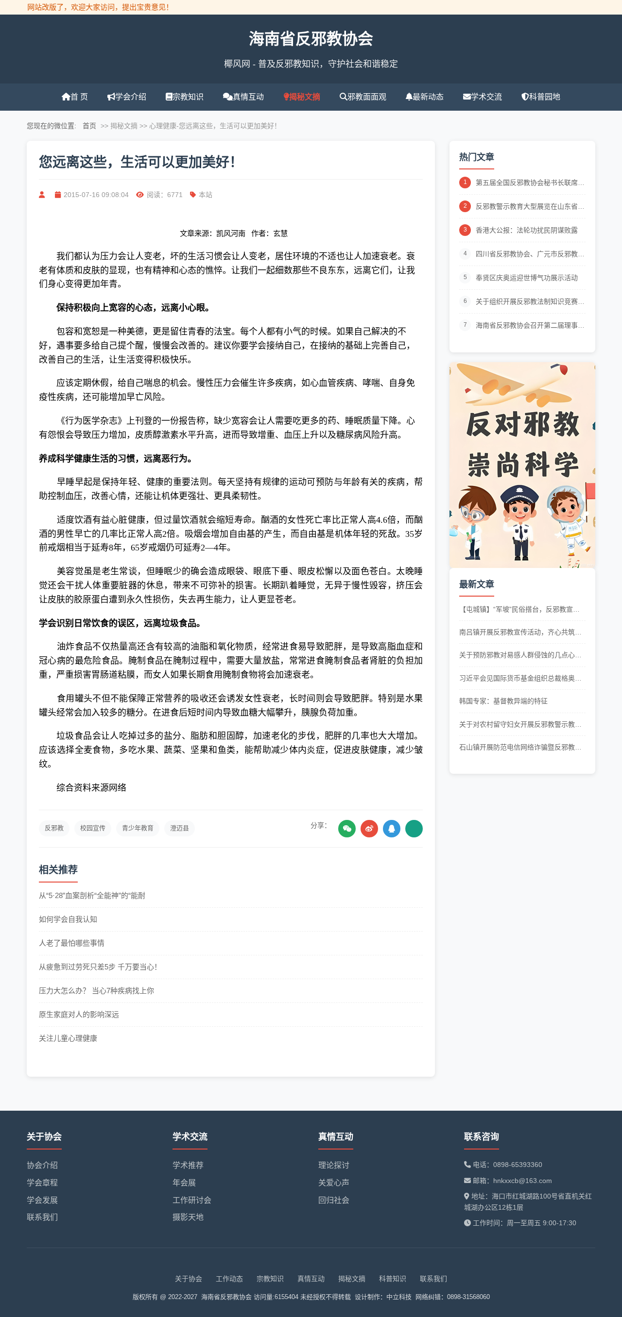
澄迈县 (179, 828)
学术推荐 (188, 1165)
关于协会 (188, 1279)
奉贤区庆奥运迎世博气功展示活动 (527, 278)
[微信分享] (347, 828)
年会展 (184, 1183)
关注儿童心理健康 (68, 1038)
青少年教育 (138, 828)
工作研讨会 (192, 1200)
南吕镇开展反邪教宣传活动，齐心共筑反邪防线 (520, 632)
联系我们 (42, 1217)
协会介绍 (42, 1165)
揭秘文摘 (304, 97)
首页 (89, 126)
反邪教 (54, 828)
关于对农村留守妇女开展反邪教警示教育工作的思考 (520, 725)
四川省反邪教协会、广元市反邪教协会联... (530, 254)
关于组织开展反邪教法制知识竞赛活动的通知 (530, 302)
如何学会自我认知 (68, 919)
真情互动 (248, 97)
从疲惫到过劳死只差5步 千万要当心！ (100, 967)
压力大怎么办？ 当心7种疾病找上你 (96, 990)
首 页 (79, 97)
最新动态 (428, 97)
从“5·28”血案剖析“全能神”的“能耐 (92, 895)
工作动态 (229, 1279)
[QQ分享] (391, 828)
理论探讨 (333, 1165)
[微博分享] (369, 828)
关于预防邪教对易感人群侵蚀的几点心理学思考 (520, 655)
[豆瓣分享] (414, 828)
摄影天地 (188, 1217)
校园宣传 (92, 828)
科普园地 (544, 97)
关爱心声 (333, 1183)
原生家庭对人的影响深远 (79, 1014)
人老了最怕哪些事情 (71, 943)
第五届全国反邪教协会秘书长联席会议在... (530, 183)
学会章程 (42, 1183)
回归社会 (333, 1200)
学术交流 (486, 97)
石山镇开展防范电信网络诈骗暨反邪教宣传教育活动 (520, 747)
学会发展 (42, 1200)
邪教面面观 (366, 97)
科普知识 (392, 1279)
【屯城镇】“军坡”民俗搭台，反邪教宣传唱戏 (519, 610)
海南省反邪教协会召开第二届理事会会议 (530, 326)
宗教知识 (188, 97)
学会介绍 (130, 97)
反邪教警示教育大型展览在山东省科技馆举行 (530, 207)
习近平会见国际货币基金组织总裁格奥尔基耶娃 (520, 679)
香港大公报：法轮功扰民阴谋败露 (527, 230)
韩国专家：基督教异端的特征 (503, 701)
